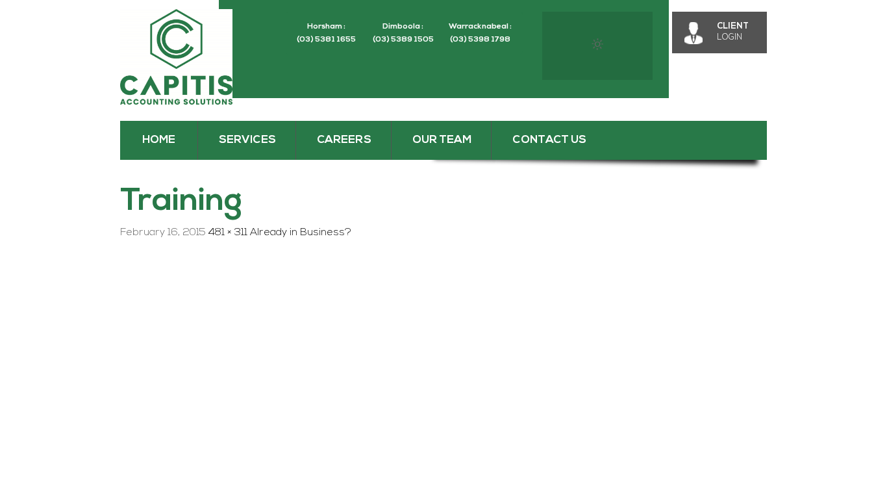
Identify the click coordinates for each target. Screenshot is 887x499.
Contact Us (549, 140)
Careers (344, 140)
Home (158, 140)
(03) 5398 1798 (480, 40)
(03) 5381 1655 (326, 40)
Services (247, 140)
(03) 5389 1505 (403, 40)
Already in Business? (300, 232)
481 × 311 (227, 232)
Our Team (441, 140)
